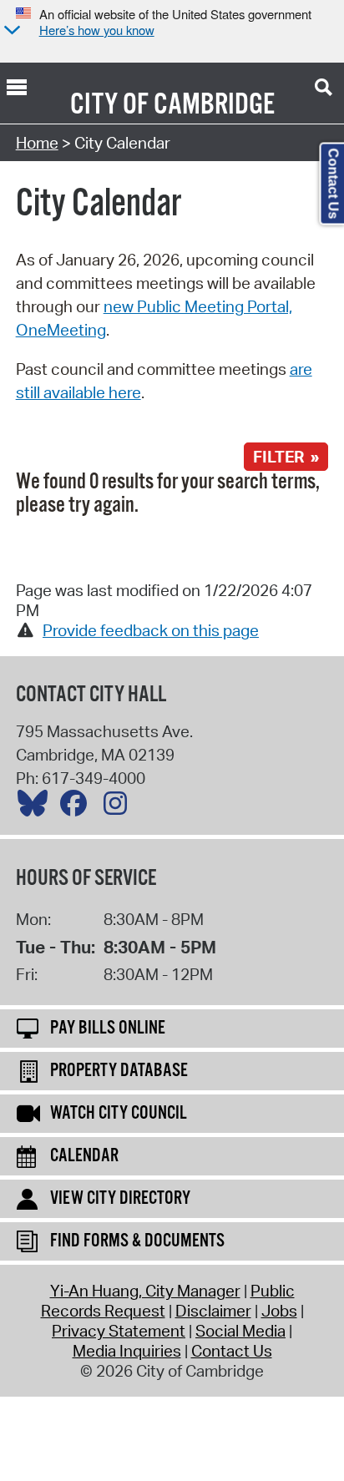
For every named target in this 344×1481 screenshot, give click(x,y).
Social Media (240, 1331)
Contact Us (231, 1351)
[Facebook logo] (78, 807)
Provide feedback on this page (151, 630)
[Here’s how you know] (10, 31)
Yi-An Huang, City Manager (145, 1291)
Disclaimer (213, 1311)
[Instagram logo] (119, 807)
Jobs (279, 1311)
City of (109, 105)
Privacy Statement (118, 1331)
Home (37, 143)
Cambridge (214, 105)
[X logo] (37, 807)
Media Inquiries (127, 1351)
